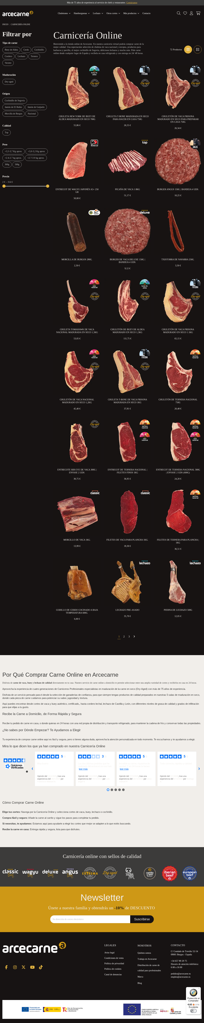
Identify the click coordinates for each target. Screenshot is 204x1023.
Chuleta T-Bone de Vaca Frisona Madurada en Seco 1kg (127, 401)
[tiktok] (41, 967)
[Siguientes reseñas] (199, 769)
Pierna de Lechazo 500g (178, 610)
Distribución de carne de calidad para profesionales (149, 968)
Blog (140, 983)
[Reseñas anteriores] (32, 769)
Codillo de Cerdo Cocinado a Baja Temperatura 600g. (77, 611)
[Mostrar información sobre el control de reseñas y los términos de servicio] (27, 771)
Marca (140, 977)
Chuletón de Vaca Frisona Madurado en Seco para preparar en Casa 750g (178, 119)
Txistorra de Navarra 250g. (177, 259)
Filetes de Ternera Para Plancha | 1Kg (178, 541)
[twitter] (23, 967)
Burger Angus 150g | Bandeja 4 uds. (178, 189)
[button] (131, 13)
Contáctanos (131, 2)
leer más (83, 769)
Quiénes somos (144, 953)
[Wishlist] (185, 13)
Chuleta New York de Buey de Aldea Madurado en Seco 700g (77, 117)
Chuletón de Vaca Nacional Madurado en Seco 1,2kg (77, 401)
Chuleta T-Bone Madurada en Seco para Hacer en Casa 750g (127, 117)
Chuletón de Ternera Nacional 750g (178, 401)
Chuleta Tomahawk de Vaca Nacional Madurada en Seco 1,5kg (77, 331)
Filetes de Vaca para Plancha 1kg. (127, 540)
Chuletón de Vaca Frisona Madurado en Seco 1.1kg (178, 331)
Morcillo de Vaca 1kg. (77, 540)
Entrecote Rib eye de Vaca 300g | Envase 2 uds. (77, 471)
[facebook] (6, 967)
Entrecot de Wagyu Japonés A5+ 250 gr (77, 190)
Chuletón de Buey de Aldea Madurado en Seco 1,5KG (127, 331)
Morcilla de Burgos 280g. (77, 259)
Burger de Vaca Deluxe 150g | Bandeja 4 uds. (127, 261)
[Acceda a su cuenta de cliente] (191, 13)
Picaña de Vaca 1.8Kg (127, 189)
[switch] (193, 1011)
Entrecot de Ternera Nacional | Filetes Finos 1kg (127, 471)
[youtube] (32, 967)
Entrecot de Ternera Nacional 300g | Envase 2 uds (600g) (178, 471)
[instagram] (15, 967)
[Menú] (199, 989)
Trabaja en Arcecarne (147, 959)
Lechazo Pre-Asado (127, 610)
